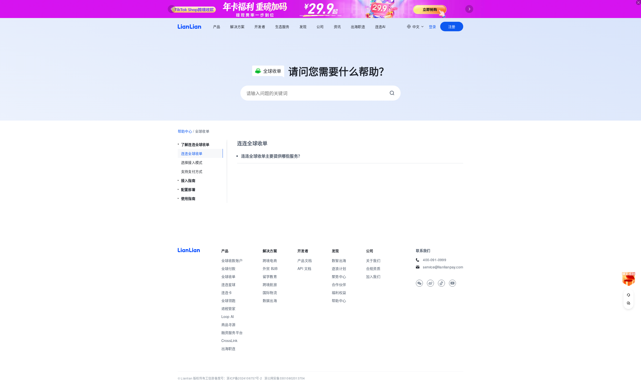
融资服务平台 (232, 332)
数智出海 (339, 260)
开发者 (259, 26)
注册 (451, 26)
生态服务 (282, 26)
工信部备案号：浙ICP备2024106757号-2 (233, 378)
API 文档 (304, 268)
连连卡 (226, 292)
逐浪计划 (339, 268)
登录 (432, 26)
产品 (216, 26)
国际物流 (270, 292)
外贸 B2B (270, 268)
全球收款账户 (232, 260)
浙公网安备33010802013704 (284, 378)
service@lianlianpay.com (443, 266)
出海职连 (358, 26)
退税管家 (228, 308)
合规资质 (373, 268)
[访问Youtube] (452, 283)
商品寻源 (228, 324)
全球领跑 (228, 300)
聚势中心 (339, 276)
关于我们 (373, 260)
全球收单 (228, 276)
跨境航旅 (270, 284)
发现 (302, 26)
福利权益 (339, 292)
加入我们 (373, 276)
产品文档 (304, 260)
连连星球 (228, 284)
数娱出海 (270, 300)
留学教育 (270, 276)
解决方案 (237, 26)
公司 (320, 26)
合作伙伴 (339, 284)
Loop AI (227, 316)
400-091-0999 (434, 259)
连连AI (380, 26)
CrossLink (229, 340)
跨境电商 (270, 260)
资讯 (337, 26)
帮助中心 (185, 131)
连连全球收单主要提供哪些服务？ (271, 156)
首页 (189, 26)
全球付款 (228, 268)
